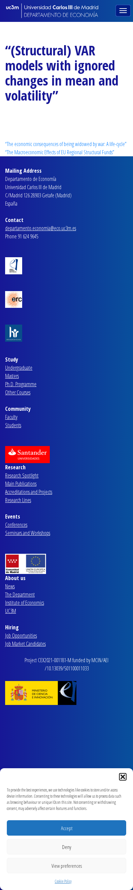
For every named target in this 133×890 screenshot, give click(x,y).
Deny (66, 846)
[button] (122, 776)
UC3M (10, 611)
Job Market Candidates (25, 643)
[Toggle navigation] (124, 9)
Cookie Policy (63, 881)
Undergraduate (18, 367)
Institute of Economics (24, 602)
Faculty (11, 417)
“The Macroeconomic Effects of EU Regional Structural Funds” (59, 152)
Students (13, 425)
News (10, 586)
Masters (12, 376)
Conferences (16, 524)
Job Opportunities (21, 635)
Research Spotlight (22, 475)
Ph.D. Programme (20, 384)
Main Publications (20, 483)
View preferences (66, 865)
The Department (20, 594)
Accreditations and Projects (28, 492)
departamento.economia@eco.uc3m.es (40, 228)
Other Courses (17, 392)
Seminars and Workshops (27, 533)
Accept (66, 828)
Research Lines (18, 500)
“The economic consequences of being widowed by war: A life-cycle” (66, 144)
